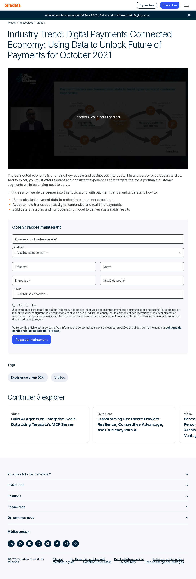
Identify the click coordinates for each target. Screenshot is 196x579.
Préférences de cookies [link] (168, 559)
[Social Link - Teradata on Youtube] (47, 543)
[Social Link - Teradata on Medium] (29, 543)
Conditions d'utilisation (97, 562)
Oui (20, 305)
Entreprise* (22, 280)
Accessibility (128, 562)
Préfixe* (19, 247)
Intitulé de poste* (114, 280)
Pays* (17, 288)
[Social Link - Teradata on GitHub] (20, 543)
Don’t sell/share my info (129, 559)
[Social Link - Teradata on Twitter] (38, 543)
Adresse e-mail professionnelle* (36, 239)
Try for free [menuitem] (147, 5)
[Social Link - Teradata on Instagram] (66, 543)
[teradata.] (13, 5)
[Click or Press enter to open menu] (186, 5)
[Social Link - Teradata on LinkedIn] (11, 543)
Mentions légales (63, 562)
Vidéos (59, 377)
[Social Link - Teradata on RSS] (75, 543)
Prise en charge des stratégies (164, 562)
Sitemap (58, 559)
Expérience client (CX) (28, 377)
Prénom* (21, 267)
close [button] (189, 15)
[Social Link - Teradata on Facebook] (57, 543)
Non (33, 305)
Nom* (107, 267)
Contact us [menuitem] (169, 5)
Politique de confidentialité (88, 559)
